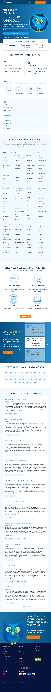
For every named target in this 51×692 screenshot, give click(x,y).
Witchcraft (17, 193)
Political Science (41, 166)
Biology (40, 181)
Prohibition (28, 203)
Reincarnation (5, 201)
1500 (20, 379)
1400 (18, 376)
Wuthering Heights (19, 191)
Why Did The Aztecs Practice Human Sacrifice (18, 480)
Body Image (29, 250)
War (6, 603)
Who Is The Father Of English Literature (16, 399)
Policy (27, 205)
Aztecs (6, 496)
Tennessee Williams (19, 198)
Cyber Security (18, 180)
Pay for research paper (6, 654)
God (3, 219)
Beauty (39, 250)
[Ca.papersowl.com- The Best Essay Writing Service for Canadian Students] (4, 674)
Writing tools (8, 81)
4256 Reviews (27, 47)
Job (39, 232)
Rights (27, 200)
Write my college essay (6, 656)
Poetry (16, 206)
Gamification (17, 177)
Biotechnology (18, 163)
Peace (39, 229)
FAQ (19, 651)
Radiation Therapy (42, 160)
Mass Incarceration (30, 208)
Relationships (41, 227)
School (4, 232)
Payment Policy (21, 653)
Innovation (17, 155)
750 (19, 372)
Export (16, 252)
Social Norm (29, 168)
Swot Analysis (18, 229)
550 (31, 372)
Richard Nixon (41, 201)
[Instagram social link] (29, 668)
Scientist (40, 155)
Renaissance (29, 237)
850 (15, 372)
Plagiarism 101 (7, 118)
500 (44, 379)
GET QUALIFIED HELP (33, 637)
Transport (28, 155)
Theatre (28, 229)
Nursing (4, 173)
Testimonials (21, 649)
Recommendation (6, 234)
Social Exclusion (29, 178)
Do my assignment (6, 653)
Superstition (5, 193)
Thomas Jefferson (42, 196)
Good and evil (6, 217)
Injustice (28, 218)
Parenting (40, 252)
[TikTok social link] (27, 668)
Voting (39, 193)
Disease (4, 183)
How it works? (21, 648)
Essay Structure (7, 110)
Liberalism (40, 217)
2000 (15, 379)
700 (36, 379)
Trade (16, 227)
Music (27, 242)
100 (35, 382)
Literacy (4, 242)
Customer (17, 247)
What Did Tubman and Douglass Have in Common (19, 523)
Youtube (16, 172)
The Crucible (17, 455)
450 (39, 372)
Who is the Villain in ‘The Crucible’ (15, 440)
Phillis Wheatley (18, 209)
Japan (6, 517)
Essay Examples (21, 659)
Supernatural (5, 196)
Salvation (5, 198)
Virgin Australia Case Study (12, 544)
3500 (44, 372)
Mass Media (17, 234)
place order (8, 352)
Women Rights (16, 435)
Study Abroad (5, 227)
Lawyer (28, 210)
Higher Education (6, 245)
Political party (41, 209)
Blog (19, 663)
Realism (28, 240)
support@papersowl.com (40, 648)
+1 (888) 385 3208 (39, 650)
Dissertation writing (8, 123)
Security (28, 197)
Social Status (29, 163)
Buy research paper (6, 659)
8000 (11, 372)
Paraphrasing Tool (29, 93)
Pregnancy (5, 163)
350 (35, 376)
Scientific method (42, 158)
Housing (40, 234)
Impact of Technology (19, 158)
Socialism (40, 198)
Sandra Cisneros (18, 204)
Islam (4, 211)
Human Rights (8, 435)
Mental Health (6, 176)
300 (19, 382)
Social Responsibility (30, 166)
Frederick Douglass (9, 539)
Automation (17, 166)
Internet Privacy (18, 175)
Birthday (40, 247)
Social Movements (30, 173)
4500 (35, 372)
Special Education (6, 229)
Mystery (16, 217)
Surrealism (28, 232)
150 (31, 382)
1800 (6, 376)
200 (27, 382)
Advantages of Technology (18, 169)
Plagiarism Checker (8, 93)
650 (22, 372)
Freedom (40, 237)
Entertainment (41, 245)
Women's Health (6, 155)
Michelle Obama (42, 211)
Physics (40, 168)
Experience (40, 242)
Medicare (5, 181)
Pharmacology (41, 173)
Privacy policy (5, 686)
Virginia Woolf (18, 196)
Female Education (6, 252)
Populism (40, 206)
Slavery (25, 539)
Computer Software (19, 183)
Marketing (17, 237)
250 (23, 382)
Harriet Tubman (18, 539)
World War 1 (11, 603)
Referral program (21, 654)
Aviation (12, 560)
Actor (27, 255)
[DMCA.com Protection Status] (38, 659)
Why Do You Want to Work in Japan (15, 502)
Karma (4, 206)
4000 (44, 376)
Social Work (29, 160)
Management (17, 240)
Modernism (17, 219)
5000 (40, 376)
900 (28, 379)
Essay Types (8, 66)
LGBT (27, 181)
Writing (4, 250)
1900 (6, 372)
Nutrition (4, 170)
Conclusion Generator (19, 93)
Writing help (32, 66)
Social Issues (29, 176)
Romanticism (29, 234)
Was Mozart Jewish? (10, 566)
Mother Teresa (6, 204)
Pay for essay (5, 651)
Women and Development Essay (14, 419)
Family (39, 240)
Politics (40, 191)
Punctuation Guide (7, 121)
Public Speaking (41, 204)
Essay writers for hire (6, 658)
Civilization (12, 496)
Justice (27, 216)
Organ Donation (6, 165)
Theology (5, 191)
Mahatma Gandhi (42, 214)
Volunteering (29, 153)
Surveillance (29, 195)
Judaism (4, 209)
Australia (7, 560)
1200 (27, 376)
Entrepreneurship (18, 245)
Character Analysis (9, 455)
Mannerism (28, 247)
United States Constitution (29, 191)
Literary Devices (8, 413)
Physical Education (7, 240)
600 (40, 379)
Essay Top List (21, 661)
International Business (19, 242)
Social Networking (30, 171)
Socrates (16, 201)
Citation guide (6, 113)
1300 (23, 376)
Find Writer (25, 316)
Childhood (40, 255)
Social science (41, 153)
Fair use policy (19, 686)
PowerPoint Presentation (9, 126)
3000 (6, 379)
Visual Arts (28, 227)
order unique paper (25, 37)
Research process (7, 128)
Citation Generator (39, 93)
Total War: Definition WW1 (12, 587)
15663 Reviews (12, 48)
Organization (17, 232)
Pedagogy (40, 176)
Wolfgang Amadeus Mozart (20, 581)
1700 (10, 376)
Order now (40, 2)
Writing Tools (21, 664)
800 (32, 379)
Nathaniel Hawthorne (19, 211)
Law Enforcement (30, 213)
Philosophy (40, 171)
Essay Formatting (7, 115)
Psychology (40, 163)
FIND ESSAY (15, 33)
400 (15, 382)
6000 (27, 372)
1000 (24, 379)
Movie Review (29, 245)
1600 (14, 376)
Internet (16, 153)
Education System (6, 247)
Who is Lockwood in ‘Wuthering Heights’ (16, 460)
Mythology (17, 214)
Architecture (29, 252)
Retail (16, 250)
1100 (31, 376)
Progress (4, 237)
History (40, 178)
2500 (11, 379)
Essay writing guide (8, 108)
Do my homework (5, 648)
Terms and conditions (11, 686)
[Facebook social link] (22, 668)
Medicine (4, 178)
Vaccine (4, 157)
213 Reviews (41, 47)
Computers (17, 160)
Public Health (5, 160)
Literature (16, 413)
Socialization (29, 158)
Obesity (4, 168)
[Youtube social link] (24, 668)
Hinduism (5, 214)
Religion (11, 581)
